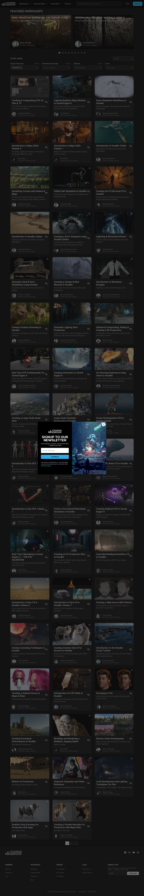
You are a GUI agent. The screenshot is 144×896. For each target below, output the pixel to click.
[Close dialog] (103, 424)
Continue (55, 457)
